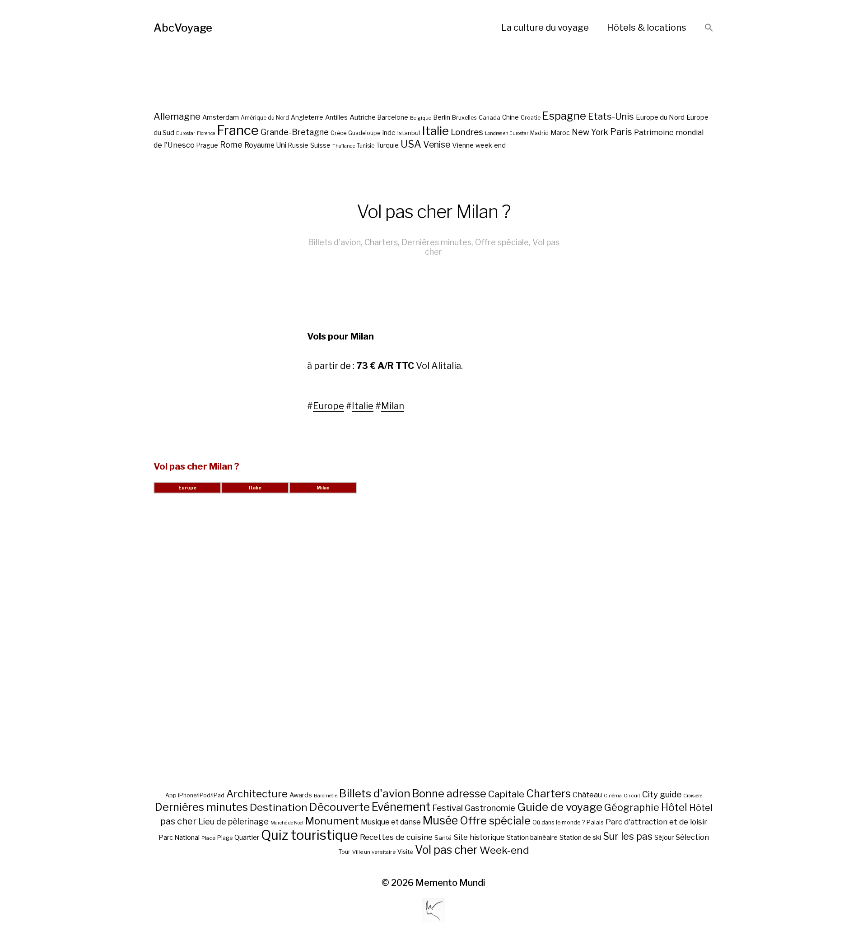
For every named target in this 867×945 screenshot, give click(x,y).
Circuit (632, 795)
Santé (443, 837)
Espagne (564, 116)
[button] (708, 28)
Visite (405, 851)
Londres (467, 132)
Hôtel (674, 807)
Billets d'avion (334, 242)
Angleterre (307, 117)
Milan (392, 405)
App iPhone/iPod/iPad (194, 795)
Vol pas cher (446, 850)
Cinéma (613, 796)
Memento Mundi (450, 882)
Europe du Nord (660, 117)
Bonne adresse (449, 793)
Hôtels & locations (646, 27)
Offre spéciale (502, 242)
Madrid (539, 133)
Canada (489, 117)
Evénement (401, 807)
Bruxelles (464, 117)
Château (587, 794)
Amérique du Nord (265, 118)
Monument (332, 821)
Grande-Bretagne (295, 132)
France (238, 130)
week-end (490, 145)
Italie (435, 131)
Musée (440, 820)
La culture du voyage (545, 27)
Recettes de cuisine (396, 837)
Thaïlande (343, 146)
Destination (279, 807)
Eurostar (185, 133)
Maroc (560, 132)
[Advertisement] (433, 651)
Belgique (420, 118)
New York (590, 132)
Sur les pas (628, 836)
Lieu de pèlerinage (233, 821)
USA (411, 144)
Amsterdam (220, 117)
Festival (447, 808)
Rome (231, 144)
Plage (225, 837)
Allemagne (177, 116)
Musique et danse (391, 822)
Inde (389, 133)
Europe (328, 405)
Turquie (387, 145)
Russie (298, 145)
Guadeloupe (364, 133)
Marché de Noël (286, 823)
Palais (595, 822)
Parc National (179, 837)
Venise (436, 144)
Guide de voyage (559, 807)
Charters (381, 242)
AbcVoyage (183, 27)
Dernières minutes (436, 242)
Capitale (506, 794)
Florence (206, 133)
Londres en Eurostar (506, 133)
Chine (510, 117)
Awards (300, 795)
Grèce (338, 133)
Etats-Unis (611, 116)
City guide (661, 794)
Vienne (463, 145)
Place (208, 838)
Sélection (692, 837)
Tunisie (365, 146)
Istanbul (408, 132)
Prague (207, 145)
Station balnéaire (532, 837)
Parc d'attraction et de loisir (656, 821)
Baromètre (325, 796)
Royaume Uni (265, 145)
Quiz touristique (309, 835)
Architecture (257, 793)
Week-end (504, 850)
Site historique (479, 837)
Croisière (692, 796)
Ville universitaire (374, 852)
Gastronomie (490, 808)
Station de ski (580, 837)
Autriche (363, 117)
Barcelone (393, 117)
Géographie (631, 807)
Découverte (339, 807)
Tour (344, 851)
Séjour (664, 837)
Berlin (441, 117)
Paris (621, 131)
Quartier (246, 837)
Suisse (320, 145)
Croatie (531, 117)
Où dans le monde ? (558, 822)
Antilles (336, 117)
